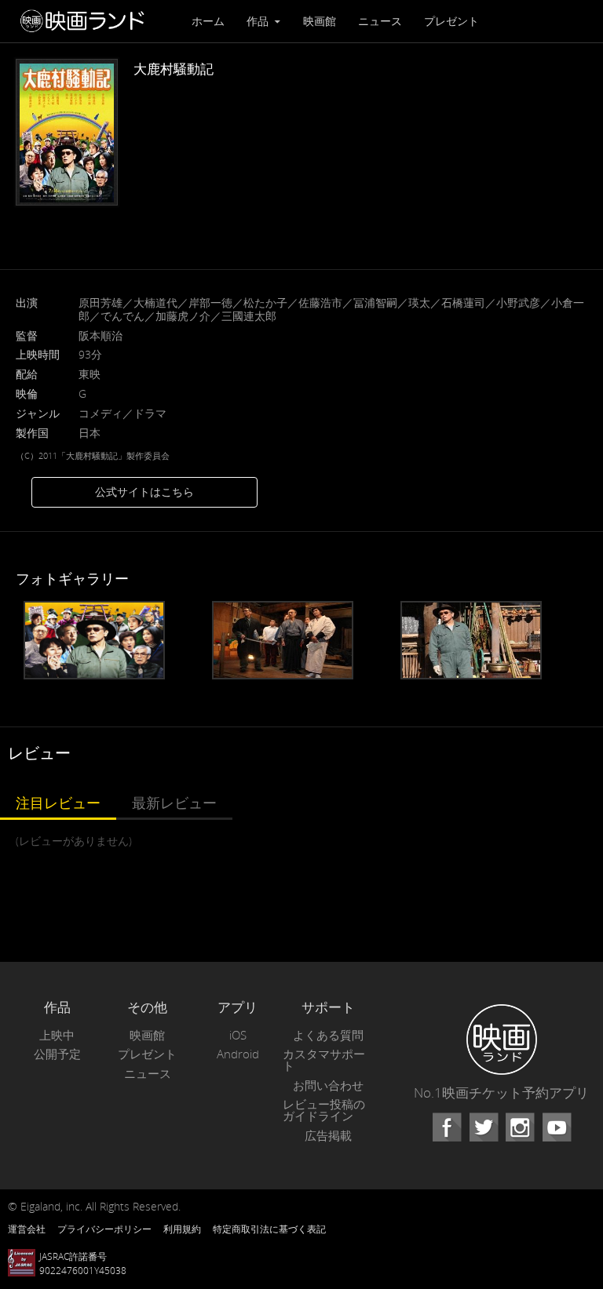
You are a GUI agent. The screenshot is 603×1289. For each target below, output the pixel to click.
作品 (259, 20)
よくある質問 (328, 1035)
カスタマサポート (324, 1060)
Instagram (519, 1127)
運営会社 (27, 1228)
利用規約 (182, 1228)
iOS (238, 1035)
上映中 (57, 1035)
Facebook (446, 1127)
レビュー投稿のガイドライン (324, 1110)
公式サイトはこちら (144, 491)
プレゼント (451, 20)
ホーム (208, 20)
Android (238, 1054)
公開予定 (57, 1054)
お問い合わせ (328, 1085)
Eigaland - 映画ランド (86, 21)
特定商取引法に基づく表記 (269, 1228)
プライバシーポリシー (104, 1228)
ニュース (380, 20)
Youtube (556, 1127)
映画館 (319, 20)
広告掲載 (328, 1135)
